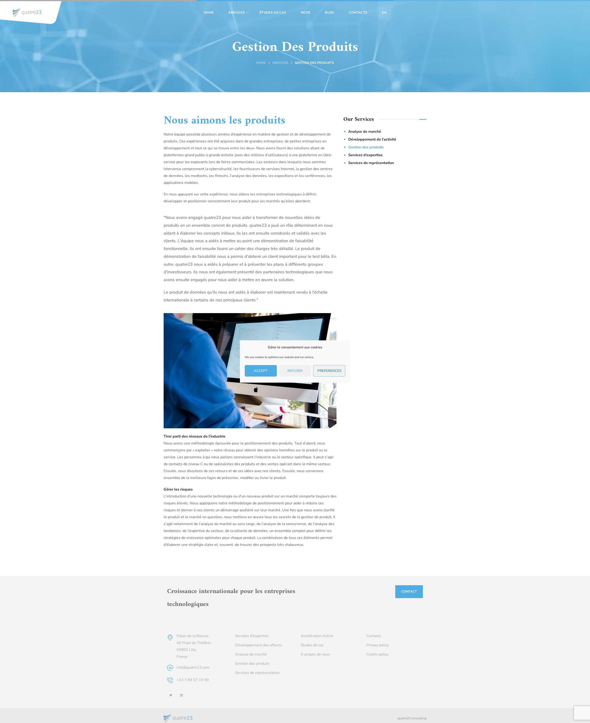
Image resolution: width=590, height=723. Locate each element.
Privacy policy (377, 645)
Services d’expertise (365, 155)
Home (261, 63)
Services (280, 63)
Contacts (373, 635)
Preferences (329, 371)
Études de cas (312, 645)
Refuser (295, 371)
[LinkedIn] (181, 695)
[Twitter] (170, 695)
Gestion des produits (366, 147)
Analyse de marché (364, 131)
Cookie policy (377, 654)
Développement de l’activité (372, 139)
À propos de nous (315, 654)
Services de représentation (371, 162)
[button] (409, 591)
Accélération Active (317, 635)
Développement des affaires (258, 645)
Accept (261, 371)
